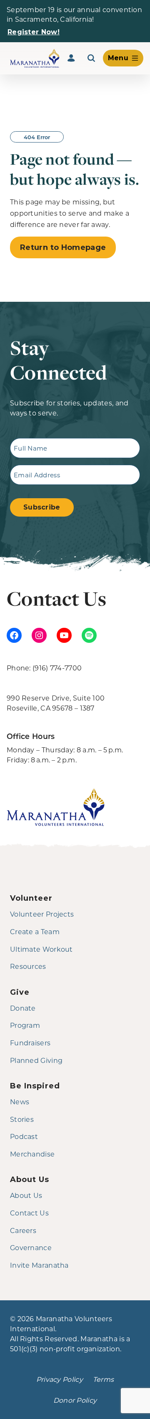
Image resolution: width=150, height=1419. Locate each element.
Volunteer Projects (42, 913)
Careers (23, 1230)
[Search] (91, 58)
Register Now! (34, 32)
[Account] (71, 58)
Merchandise (32, 1153)
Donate (23, 1008)
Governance (31, 1247)
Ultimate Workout (41, 949)
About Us (26, 1195)
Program (25, 1025)
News (19, 1101)
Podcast (24, 1136)
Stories (22, 1119)
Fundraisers (30, 1042)
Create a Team (35, 931)
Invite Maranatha (39, 1265)
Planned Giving (36, 1060)
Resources (28, 966)
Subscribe (41, 507)
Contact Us (29, 1212)
